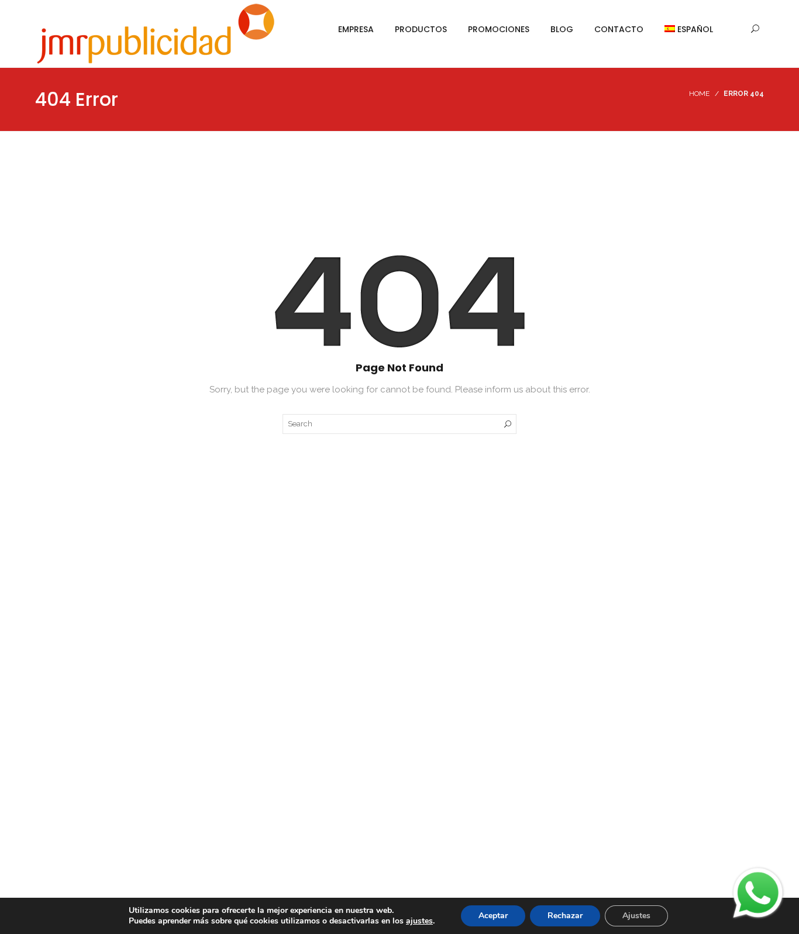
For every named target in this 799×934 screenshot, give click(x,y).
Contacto (618, 29)
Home (699, 93)
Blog (561, 29)
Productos (421, 29)
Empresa (356, 29)
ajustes (419, 921)
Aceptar (493, 915)
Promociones (498, 29)
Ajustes (636, 915)
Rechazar (565, 915)
